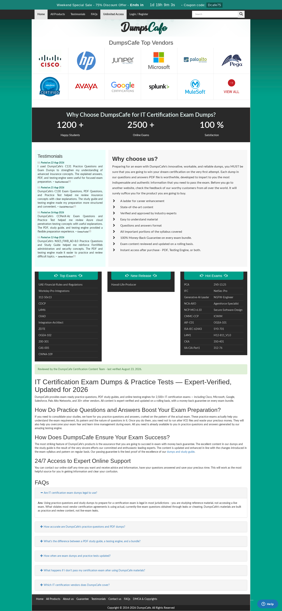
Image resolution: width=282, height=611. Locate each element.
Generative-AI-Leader (196, 297)
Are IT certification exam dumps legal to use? (70, 493)
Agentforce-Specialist (226, 303)
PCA (186, 284)
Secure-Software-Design (228, 310)
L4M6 (42, 310)
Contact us (114, 599)
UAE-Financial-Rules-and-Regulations (60, 284)
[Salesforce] (49, 86)
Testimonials (78, 14)
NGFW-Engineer (223, 297)
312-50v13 (45, 297)
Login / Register (138, 14)
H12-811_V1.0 (222, 335)
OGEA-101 (220, 322)
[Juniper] (122, 60)
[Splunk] (159, 86)
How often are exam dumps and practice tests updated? (76, 556)
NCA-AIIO (190, 303)
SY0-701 (219, 329)
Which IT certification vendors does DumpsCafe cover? (76, 585)
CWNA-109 (46, 354)
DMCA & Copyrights (145, 599)
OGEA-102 (45, 335)
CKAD (42, 316)
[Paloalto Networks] (195, 60)
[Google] (122, 86)
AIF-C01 (189, 322)
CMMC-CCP (191, 316)
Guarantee (82, 599)
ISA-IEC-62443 (193, 329)
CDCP (42, 303)
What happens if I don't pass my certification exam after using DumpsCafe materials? (94, 570)
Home (41, 14)
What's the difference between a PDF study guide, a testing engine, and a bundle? (91, 541)
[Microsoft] (159, 60)
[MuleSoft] (195, 86)
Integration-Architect (51, 322)
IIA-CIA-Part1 (192, 348)
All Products (57, 14)
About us (68, 599)
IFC (186, 291)
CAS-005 (44, 348)
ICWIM (218, 316)
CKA (186, 341)
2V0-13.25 (220, 284)
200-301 (44, 341)
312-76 (218, 348)
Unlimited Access (113, 14)
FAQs (94, 14)
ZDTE (42, 329)
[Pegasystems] (231, 60)
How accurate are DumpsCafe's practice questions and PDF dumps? (84, 527)
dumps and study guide (181, 452)
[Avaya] (86, 86)
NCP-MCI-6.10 (193, 310)
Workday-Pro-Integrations (54, 291)
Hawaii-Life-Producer (123, 284)
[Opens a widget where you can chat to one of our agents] (267, 604)
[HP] (86, 60)
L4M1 (187, 335)
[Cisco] (49, 60)
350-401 (219, 341)
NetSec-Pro (220, 291)
